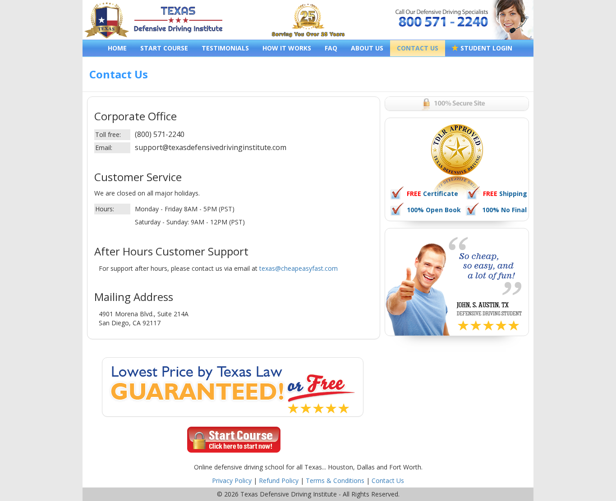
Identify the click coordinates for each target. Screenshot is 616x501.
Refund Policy (279, 480)
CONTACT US (417, 48)
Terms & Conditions (335, 480)
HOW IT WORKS (286, 48)
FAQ (331, 48)
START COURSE (164, 48)
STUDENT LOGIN (485, 48)
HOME (117, 48)
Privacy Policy (232, 480)
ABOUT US (367, 48)
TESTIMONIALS (225, 48)
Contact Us (388, 480)
